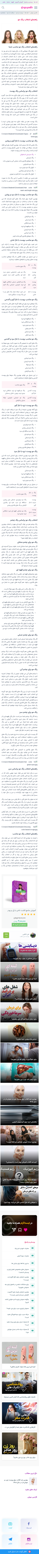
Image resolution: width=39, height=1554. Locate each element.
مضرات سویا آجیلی (23, 1256)
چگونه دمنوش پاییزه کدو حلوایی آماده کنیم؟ (17, 1301)
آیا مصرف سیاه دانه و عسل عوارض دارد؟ (18, 1331)
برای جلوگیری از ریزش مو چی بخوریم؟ (24, 1059)
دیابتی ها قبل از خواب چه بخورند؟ (25, 958)
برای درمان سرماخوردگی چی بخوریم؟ (24, 1019)
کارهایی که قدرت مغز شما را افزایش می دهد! (19, 1427)
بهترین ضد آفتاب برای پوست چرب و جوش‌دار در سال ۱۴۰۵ (16, 1481)
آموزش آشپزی (19, 2)
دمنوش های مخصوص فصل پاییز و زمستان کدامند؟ (18, 1271)
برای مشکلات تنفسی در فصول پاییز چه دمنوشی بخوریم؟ (17, 1286)
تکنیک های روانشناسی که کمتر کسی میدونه (19, 1397)
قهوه (12, 2)
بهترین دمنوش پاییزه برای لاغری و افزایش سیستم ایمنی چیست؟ (18, 1293)
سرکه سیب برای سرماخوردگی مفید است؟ (18, 1316)
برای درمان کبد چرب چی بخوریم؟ (25, 1079)
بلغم (4, 2)
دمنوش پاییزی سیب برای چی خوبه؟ (17, 1308)
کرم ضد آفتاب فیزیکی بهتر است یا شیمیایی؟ (21, 1162)
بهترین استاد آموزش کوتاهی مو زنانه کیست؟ (21, 1142)
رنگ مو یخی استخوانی (27, 154)
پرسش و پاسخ (28, 2)
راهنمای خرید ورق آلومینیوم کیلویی (24, 1122)
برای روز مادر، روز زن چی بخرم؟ (24, 1457)
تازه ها (36, 2)
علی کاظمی (25, 934)
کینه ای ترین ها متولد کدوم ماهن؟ (25, 979)
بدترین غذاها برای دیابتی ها (20, 1263)
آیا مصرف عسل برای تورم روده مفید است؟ (18, 1323)
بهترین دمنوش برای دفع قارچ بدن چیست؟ (18, 1278)
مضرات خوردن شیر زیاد (22, 1248)
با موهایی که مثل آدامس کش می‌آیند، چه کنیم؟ (20, 1202)
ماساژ (8, 2)
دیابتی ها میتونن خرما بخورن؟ (26, 1039)
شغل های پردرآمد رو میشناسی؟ (26, 999)
